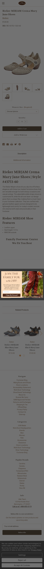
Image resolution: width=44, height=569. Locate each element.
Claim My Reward (11, 295)
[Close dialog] (41, 272)
